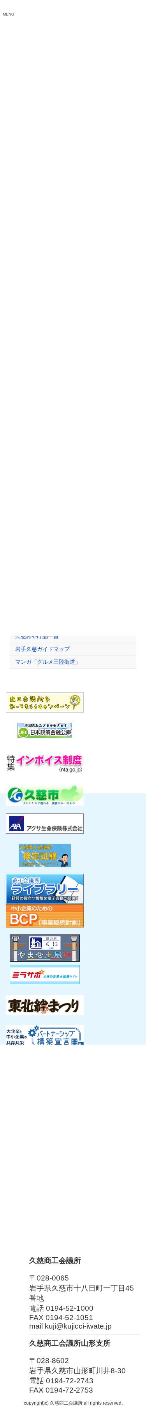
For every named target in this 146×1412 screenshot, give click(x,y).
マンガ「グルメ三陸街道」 (48, 662)
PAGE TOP (135, 1361)
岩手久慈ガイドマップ (42, 649)
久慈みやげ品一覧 (37, 636)
